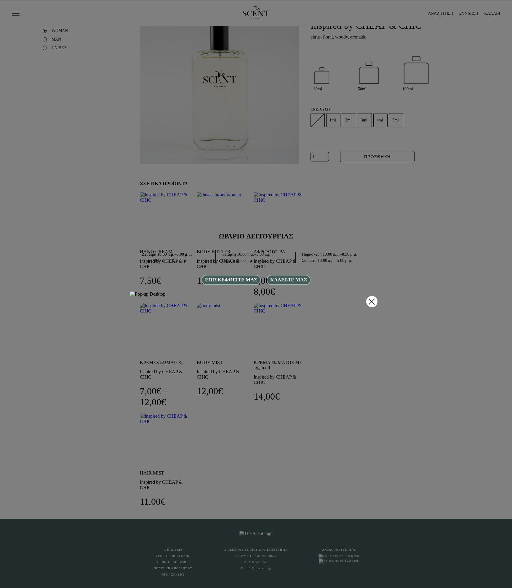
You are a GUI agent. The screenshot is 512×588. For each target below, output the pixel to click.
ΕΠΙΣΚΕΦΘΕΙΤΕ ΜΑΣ (231, 280)
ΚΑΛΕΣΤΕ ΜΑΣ (288, 280)
